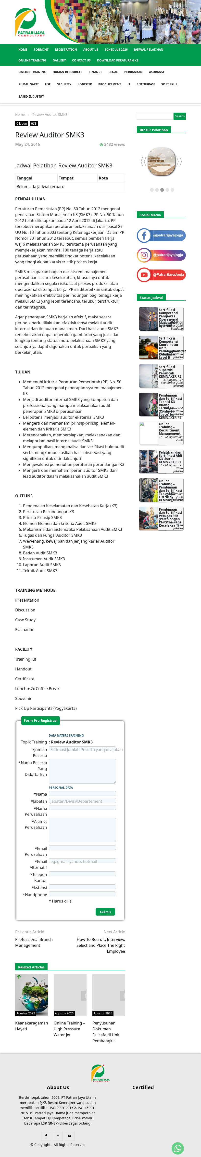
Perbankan (133, 72)
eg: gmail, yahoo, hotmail (73, 861)
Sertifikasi (146, 84)
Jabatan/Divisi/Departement (76, 801)
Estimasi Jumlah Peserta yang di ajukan (86, 749)
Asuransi (156, 72)
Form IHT (41, 49)
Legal (113, 72)
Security (64, 84)
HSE (48, 84)
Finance (95, 72)
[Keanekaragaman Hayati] (36, 994)
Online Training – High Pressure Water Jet (69, 1029)
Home (22, 49)
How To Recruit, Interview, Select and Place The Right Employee (100, 945)
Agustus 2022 (25, 1013)
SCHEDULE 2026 (116, 49)
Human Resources (67, 72)
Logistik (85, 84)
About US (90, 49)
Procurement (109, 84)
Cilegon (21, 123)
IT (128, 84)
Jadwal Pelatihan (148, 49)
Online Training (32, 60)
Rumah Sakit (28, 84)
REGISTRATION (66, 49)
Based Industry (31, 96)
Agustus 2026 (64, 1013)
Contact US (81, 60)
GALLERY (59, 60)
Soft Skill (169, 84)
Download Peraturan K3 (117, 60)
